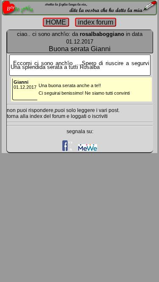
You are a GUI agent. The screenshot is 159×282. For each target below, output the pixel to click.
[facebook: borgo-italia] (67, 149)
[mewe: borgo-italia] (87, 149)
